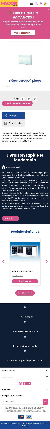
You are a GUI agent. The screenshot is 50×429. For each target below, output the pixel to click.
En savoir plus (10, 218)
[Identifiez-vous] (41, 3)
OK (45, 401)
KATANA (25, 426)
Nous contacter (8, 370)
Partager (22, 98)
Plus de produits (25, 293)
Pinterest (35, 98)
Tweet (29, 98)
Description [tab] (13, 115)
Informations (7, 377)
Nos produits (7, 389)
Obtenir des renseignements (17, 103)
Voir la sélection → (23, 33)
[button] (36, 3)
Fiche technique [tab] (15, 123)
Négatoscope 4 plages (22, 271)
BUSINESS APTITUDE (32, 424)
